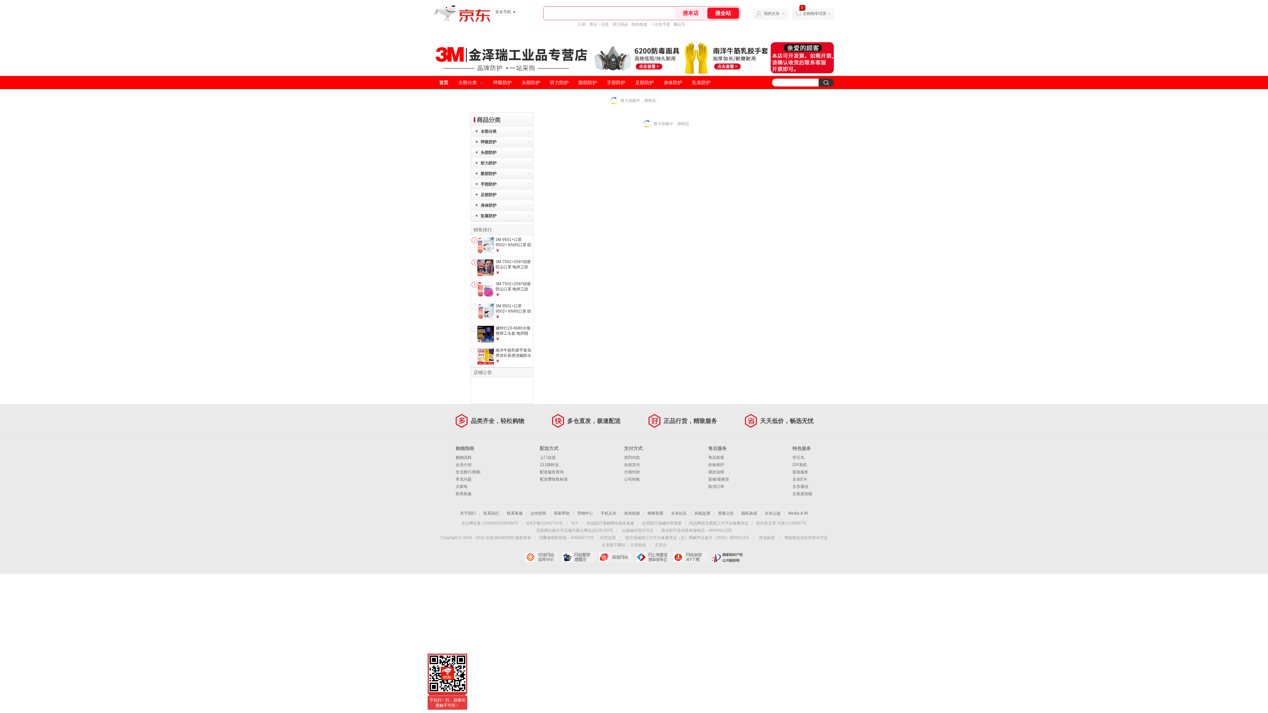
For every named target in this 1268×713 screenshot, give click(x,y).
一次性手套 (660, 24)
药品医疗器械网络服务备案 (610, 523)
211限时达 (549, 464)
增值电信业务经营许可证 (806, 537)
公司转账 (632, 479)
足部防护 (644, 82)
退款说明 (716, 472)
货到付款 (632, 457)
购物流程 (464, 457)
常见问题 (464, 479)
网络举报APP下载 (690, 557)
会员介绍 (464, 464)
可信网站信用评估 (542, 557)
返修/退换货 (718, 479)
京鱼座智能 (802, 494)
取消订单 (716, 486)
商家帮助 (562, 513)
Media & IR (798, 513)
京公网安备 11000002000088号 (489, 523)
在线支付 (632, 464)
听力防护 (559, 82)
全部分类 (467, 82)
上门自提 (548, 457)
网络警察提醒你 (579, 557)
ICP (575, 523)
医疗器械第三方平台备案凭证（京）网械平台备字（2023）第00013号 (687, 537)
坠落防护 (701, 82)
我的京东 (772, 13)
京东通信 (800, 486)
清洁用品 (620, 24)
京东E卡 (799, 479)
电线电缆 (639, 24)
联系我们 (491, 513)
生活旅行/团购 (468, 472)
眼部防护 (588, 82)
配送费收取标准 (554, 479)
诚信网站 (616, 557)
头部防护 (531, 82)
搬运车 (680, 24)
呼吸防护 (502, 82)
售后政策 (716, 457)
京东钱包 (638, 545)
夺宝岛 (798, 457)
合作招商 (538, 513)
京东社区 (679, 513)
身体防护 (673, 82)
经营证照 (608, 537)
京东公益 (773, 513)
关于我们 (468, 513)
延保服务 (800, 472)
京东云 (661, 545)
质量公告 (726, 513)
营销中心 (585, 513)
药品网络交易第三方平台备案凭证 (719, 523)
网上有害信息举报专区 (653, 557)
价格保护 (716, 464)
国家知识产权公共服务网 (727, 557)
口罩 (582, 24)
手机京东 (608, 513)
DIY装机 (799, 464)
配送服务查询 (552, 472)
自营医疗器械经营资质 (662, 523)
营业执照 (767, 537)
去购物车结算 (815, 13)
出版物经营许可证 (637, 530)
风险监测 (702, 513)
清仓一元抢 (599, 24)
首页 (443, 82)
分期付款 (632, 472)
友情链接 (632, 513)
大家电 (462, 486)
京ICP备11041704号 (544, 523)
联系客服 (464, 494)
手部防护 (616, 82)
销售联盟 (655, 513)
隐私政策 (749, 513)
